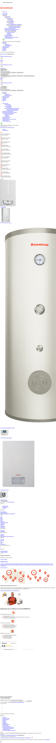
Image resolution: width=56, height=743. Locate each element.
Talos (1, 516)
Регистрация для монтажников (29, 75)
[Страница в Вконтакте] (3, 705)
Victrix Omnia (2, 526)
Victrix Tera (2, 523)
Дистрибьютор (13, 72)
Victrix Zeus (2, 527)
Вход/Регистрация (4, 69)
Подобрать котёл (6, 120)
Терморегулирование (11, 32)
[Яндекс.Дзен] (4, 711)
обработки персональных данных (18, 702)
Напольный (2, 530)
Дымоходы (9, 33)
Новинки (4, 507)
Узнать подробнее (3, 559)
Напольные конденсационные (14, 27)
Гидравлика (9, 34)
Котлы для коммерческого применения (14, 24)
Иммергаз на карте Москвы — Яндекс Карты (28, 649)
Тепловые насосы (8, 36)
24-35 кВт (2, 540)
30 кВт (1, 542)
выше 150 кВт (3, 544)
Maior (1, 520)
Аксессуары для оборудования (10, 30)
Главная (4, 129)
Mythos (1, 518)
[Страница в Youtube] (3, 708)
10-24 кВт (2, 539)
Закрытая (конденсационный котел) (7, 536)
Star (1, 517)
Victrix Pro (2, 521)
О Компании (7, 44)
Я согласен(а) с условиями (13, 702)
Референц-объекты (8, 45)
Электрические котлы (9, 35)
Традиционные (10, 18)
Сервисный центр (20, 72)
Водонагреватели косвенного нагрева (12, 29)
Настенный (2, 531)
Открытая (2, 534)
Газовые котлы (7, 16)
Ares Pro (2, 525)
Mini (1, 519)
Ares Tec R (2, 524)
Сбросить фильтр (4, 552)
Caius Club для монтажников (5, 72)
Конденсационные (10, 21)
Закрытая (2, 535)
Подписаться (29, 701)
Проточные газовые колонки (10, 28)
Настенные (11, 20)
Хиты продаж (5, 505)
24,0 (1, 541)
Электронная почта (14, 701)
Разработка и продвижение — (26, 737)
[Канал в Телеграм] (4, 707)
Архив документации (9, 38)
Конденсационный (3, 551)
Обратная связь (21, 735)
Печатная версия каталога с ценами (11, 37)
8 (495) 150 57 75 (3, 54)
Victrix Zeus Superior (4, 522)
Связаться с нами (10, 54)
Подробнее (47, 739)
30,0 (1, 543)
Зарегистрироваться (4, 74)
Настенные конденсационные (14, 26)
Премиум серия (5, 506)
